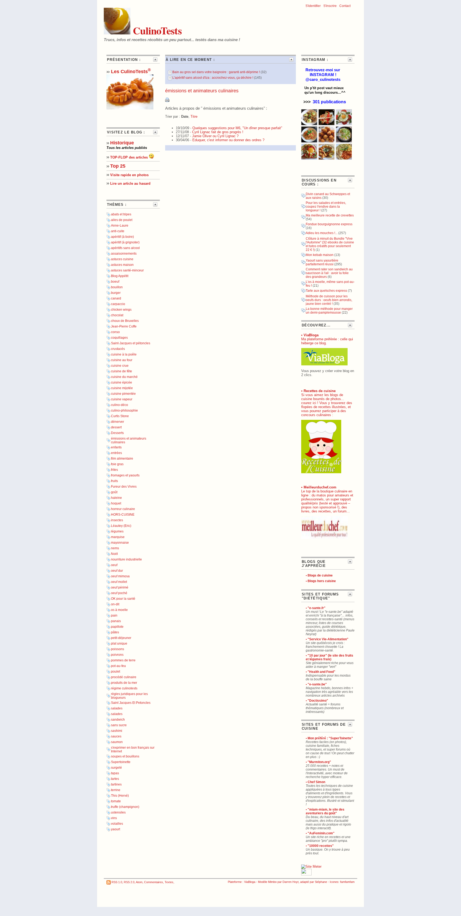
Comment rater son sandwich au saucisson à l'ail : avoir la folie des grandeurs (329, 273)
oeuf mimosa (120, 576)
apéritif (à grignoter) (125, 242)
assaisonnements (124, 253)
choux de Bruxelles (125, 321)
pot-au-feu (118, 666)
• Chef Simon (315, 782)
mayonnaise (120, 542)
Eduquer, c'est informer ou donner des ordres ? (228, 140)
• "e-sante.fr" (315, 608)
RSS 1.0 (117, 882)
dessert (116, 427)
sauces (116, 736)
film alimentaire (122, 458)
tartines (116, 784)
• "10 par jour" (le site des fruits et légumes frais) (329, 657)
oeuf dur (117, 570)
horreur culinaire (123, 509)
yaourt (115, 829)
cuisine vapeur (121, 399)
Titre (193, 116)
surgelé (116, 767)
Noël (114, 554)
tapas (115, 773)
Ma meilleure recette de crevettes (330, 215)
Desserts (117, 433)
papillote (117, 627)
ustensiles (118, 812)
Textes (169, 882)
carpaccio (118, 304)
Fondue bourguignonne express (329, 224)
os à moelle (119, 610)
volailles (117, 824)
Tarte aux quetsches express (326, 291)
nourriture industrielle (126, 559)
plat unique (119, 643)
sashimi (116, 731)
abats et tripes (121, 214)
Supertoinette (120, 762)
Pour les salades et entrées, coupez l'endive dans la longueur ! (326, 206)
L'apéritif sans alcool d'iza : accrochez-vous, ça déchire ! (212, 78)
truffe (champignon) (125, 807)
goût (114, 492)
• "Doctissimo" (317, 700)
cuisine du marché (124, 377)
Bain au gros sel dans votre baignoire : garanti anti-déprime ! (216, 72)
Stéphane (321, 881)
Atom (139, 882)
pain (114, 615)
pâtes (115, 632)
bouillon (117, 287)
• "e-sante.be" (316, 684)
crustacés (118, 349)
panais (116, 621)
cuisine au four (121, 360)
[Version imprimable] (167, 101)
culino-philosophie (124, 410)
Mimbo (272, 881)
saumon (117, 742)
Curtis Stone (120, 416)
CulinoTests (156, 30)
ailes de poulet (121, 220)
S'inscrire (330, 6)
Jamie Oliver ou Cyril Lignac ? (215, 136)
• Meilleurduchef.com (318, 487)
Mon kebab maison (320, 255)
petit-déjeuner (121, 638)
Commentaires (153, 882)
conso (115, 332)
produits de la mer (124, 683)
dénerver (117, 422)
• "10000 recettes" (320, 846)
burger (116, 293)
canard (116, 298)
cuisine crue (120, 366)
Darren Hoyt (291, 881)
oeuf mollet (119, 582)
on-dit (115, 604)
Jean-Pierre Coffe (124, 326)
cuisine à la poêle (124, 354)
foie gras (117, 464)
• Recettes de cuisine (318, 391)
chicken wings (121, 309)
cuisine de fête (121, 371)
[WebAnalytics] (306, 874)
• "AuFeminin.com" (320, 833)
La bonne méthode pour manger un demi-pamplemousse (329, 310)
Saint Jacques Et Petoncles (130, 703)
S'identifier (313, 6)
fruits (114, 481)
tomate (116, 801)
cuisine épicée (121, 382)
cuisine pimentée (123, 394)
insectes (117, 520)
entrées (116, 453)
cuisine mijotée (122, 388)
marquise (118, 537)
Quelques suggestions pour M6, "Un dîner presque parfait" (237, 128)
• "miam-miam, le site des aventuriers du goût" (325, 811)
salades (116, 708)
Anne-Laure (119, 225)
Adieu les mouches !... (321, 233)
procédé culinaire (123, 677)
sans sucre (119, 725)
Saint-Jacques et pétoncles (130, 343)
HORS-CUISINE (122, 514)
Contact (345, 6)
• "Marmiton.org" (318, 762)
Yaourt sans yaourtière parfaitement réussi (322, 262)
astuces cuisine (122, 259)
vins (114, 818)
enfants (116, 447)
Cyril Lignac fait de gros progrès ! (217, 132)
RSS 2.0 (129, 882)
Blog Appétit (119, 276)
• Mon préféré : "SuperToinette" (329, 738)
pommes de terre (123, 660)
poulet (115, 671)
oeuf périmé (119, 587)
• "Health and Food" (320, 672)
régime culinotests (124, 688)
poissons (117, 649)
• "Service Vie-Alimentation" (327, 639)
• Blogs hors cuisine (321, 581)
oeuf (114, 565)
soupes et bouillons (125, 756)
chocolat (117, 315)
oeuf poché (119, 593)
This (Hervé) (120, 795)
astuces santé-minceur (127, 270)
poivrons (117, 655)
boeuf (115, 281)
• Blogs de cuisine (319, 575)
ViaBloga (249, 881)
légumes (117, 531)
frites (114, 470)
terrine (115, 790)
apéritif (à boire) (122, 237)
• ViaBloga (310, 335)
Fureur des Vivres (124, 486)
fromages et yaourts (125, 475)
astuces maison (122, 265)
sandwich (118, 719)
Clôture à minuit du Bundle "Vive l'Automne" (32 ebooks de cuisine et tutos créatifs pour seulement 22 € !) (330, 244)
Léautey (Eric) (121, 526)
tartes (115, 779)
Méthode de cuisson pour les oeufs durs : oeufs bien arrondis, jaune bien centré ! (329, 300)
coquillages (119, 337)
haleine (116, 498)
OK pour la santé (123, 599)
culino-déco (119, 405)
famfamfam (347, 881)
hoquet (116, 503)
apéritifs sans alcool (125, 248)
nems (115, 548)
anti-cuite (117, 231)
